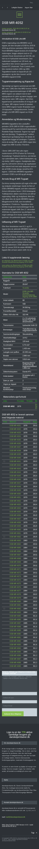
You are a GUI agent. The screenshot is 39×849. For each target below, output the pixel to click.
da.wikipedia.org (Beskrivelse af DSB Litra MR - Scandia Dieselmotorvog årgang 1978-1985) (18, 261)
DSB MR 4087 (15, 623)
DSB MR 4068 (15, 558)
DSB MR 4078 (15, 594)
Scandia (26, 288)
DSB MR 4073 (15, 576)
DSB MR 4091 (15, 637)
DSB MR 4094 (15, 648)
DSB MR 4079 (15, 598)
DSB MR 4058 (15, 522)
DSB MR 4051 (15, 497)
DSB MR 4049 (15, 490)
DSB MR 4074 (15, 580)
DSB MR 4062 (15, 537)
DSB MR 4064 (15, 544)
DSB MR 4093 (15, 645)
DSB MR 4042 (15, 465)
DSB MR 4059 (15, 526)
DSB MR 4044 (15, 472)
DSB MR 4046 (15, 479)
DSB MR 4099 (15, 666)
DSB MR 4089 (15, 630)
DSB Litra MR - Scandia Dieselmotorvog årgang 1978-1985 (30, 294)
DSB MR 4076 (15, 587)
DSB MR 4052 (15, 501)
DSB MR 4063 (15, 540)
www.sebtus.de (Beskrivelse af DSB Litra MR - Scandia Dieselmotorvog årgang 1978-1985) (17, 266)
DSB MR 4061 (15, 533)
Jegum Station (30, 7)
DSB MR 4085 (15, 616)
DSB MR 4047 (15, 483)
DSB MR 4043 (15, 469)
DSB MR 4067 (15, 555)
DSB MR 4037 (15, 447)
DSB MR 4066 (15, 551)
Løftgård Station (17, 7)
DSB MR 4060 (15, 530)
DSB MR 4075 (15, 583)
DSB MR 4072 (15, 573)
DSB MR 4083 (15, 612)
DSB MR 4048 (15, 486)
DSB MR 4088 (15, 627)
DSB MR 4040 (15, 458)
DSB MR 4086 (15, 619)
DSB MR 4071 (15, 569)
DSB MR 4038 (15, 451)
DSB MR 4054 (15, 508)
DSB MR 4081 (15, 605)
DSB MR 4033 (15, 433)
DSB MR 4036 (15, 443)
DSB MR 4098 (15, 662)
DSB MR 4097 (15, 659)
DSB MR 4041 (15, 461)
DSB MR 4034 (15, 436)
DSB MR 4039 (15, 454)
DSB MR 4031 (15, 425)
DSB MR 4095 (15, 652)
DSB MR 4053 (15, 504)
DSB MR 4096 (15, 655)
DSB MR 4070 (15, 566)
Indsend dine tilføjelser (12, 714)
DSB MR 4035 (15, 440)
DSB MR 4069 (15, 562)
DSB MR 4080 (15, 601)
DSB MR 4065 (15, 548)
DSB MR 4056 (15, 515)
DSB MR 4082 (15, 609)
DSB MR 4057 (15, 519)
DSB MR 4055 (15, 512)
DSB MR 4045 (15, 476)
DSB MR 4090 (15, 634)
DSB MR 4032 (15, 429)
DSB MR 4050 (15, 494)
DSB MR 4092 (15, 641)
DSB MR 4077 (15, 591)
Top (32, 833)
